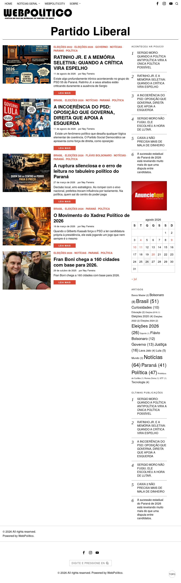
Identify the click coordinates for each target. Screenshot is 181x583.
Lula (161, 350)
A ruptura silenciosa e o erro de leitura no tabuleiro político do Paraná (88, 171)
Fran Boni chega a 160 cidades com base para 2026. (86, 261)
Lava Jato (147, 350)
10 (134, 247)
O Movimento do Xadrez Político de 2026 (92, 217)
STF (163, 378)
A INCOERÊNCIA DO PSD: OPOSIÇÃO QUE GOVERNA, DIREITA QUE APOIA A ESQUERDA (84, 115)
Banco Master (140, 295)
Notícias (116, 47)
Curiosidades (145, 307)
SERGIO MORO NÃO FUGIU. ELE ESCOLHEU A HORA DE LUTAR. (151, 124)
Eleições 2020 (142, 316)
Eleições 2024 (149, 320)
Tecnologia (140, 382)
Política (72, 50)
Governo (101, 47)
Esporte (145, 333)
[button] (107, 563)
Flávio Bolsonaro (99, 155)
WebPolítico (26, 536)
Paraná (59, 50)
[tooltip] (157, 3)
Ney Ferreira (88, 73)
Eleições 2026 (83, 47)
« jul (134, 279)
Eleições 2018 (152, 312)
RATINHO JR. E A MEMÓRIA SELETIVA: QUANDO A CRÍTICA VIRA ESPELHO (88, 62)
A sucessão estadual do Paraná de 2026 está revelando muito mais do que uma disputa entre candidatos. (150, 163)
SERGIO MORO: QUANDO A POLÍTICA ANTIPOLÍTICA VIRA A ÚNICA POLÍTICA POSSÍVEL (152, 60)
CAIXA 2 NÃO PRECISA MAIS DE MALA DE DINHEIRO (150, 141)
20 (153, 254)
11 (140, 247)
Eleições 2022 (63, 47)
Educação (138, 312)
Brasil (58, 100)
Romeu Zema (151, 378)
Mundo (137, 358)
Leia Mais (65, 93)
